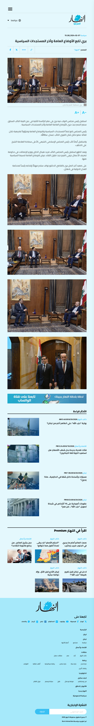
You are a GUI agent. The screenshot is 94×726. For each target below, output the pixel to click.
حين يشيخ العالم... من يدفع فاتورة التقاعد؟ (21, 544)
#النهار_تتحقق (81, 686)
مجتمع (75, 642)
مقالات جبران (58, 655)
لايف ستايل (82, 677)
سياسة (83, 35)
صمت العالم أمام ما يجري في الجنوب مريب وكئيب (74, 544)
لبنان (84, 473)
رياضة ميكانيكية (50, 663)
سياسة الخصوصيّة (80, 695)
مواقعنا (14, 20)
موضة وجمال (69, 681)
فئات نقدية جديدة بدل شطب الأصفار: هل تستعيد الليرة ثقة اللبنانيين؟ (67, 451)
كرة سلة (73, 663)
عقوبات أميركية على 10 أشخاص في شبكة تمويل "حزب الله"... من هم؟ (67, 505)
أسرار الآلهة (65, 642)
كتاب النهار (82, 419)
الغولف (25, 663)
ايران (85, 634)
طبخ (59, 681)
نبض (41, 621)
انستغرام (51, 621)
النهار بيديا (82, 691)
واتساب (24, 621)
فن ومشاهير (82, 681)
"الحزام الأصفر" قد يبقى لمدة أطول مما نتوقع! (48, 544)
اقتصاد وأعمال (80, 446)
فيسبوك (73, 621)
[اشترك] (47, 398)
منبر (68, 655)
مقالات (84, 652)
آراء (74, 655)
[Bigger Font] (77, 112)
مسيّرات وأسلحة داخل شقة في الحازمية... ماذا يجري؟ (65, 478)
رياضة (84, 660)
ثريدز (33, 621)
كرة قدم (84, 663)
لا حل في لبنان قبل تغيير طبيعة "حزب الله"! (76, 573)
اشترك (42, 711)
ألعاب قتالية (36, 663)
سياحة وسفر (49, 681)
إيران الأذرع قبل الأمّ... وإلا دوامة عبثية (47, 573)
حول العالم (36, 681)
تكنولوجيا (83, 673)
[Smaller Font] (83, 112)
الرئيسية (83, 629)
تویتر (82, 621)
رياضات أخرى (83, 668)
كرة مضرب (62, 663)
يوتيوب (62, 621)
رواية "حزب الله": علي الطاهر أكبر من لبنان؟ (67, 423)
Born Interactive (67, 721)
